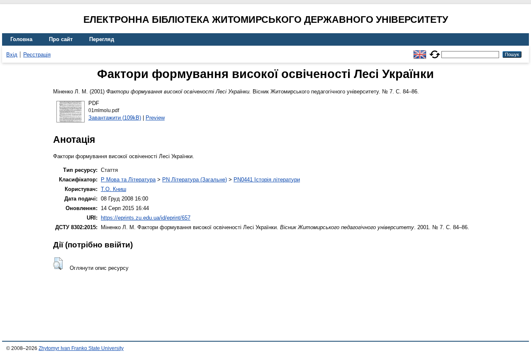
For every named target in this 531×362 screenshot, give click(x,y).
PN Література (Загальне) (194, 179)
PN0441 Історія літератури (267, 179)
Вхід (11, 54)
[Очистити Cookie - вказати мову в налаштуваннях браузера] (434, 51)
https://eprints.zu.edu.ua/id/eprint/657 (145, 218)
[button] (58, 263)
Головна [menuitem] (21, 39)
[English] (419, 51)
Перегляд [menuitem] (101, 39)
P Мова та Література (128, 179)
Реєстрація (37, 54)
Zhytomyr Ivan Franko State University (81, 348)
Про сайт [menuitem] (61, 39)
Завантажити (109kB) (114, 118)
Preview (155, 118)
